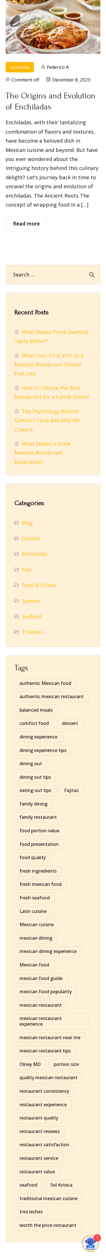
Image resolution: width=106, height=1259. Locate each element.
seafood (28, 1185)
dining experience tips (43, 750)
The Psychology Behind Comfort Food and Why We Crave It (47, 420)
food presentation (39, 844)
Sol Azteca (61, 1185)
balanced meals (36, 710)
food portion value (39, 830)
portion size (66, 1064)
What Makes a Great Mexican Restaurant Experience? (42, 452)
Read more (26, 223)
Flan (27, 569)
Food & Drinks (39, 585)
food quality (33, 857)
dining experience (38, 737)
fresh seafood (35, 898)
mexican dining (36, 938)
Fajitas (71, 790)
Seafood (32, 616)
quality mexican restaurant (48, 1077)
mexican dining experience (48, 951)
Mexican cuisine (37, 924)
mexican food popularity (46, 991)
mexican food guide (41, 978)
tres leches (31, 1212)
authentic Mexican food (45, 683)
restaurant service (39, 1158)
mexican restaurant (41, 1005)
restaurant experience (43, 1104)
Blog (27, 522)
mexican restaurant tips (45, 1051)
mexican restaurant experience (41, 1021)
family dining (33, 804)
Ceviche (31, 538)
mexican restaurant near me (50, 1037)
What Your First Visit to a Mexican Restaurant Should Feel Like (48, 364)
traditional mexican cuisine (48, 1198)
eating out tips (35, 790)
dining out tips (35, 777)
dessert (70, 723)
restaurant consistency (44, 1091)
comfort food (34, 723)
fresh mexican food (41, 884)
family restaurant (38, 817)
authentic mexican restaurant (52, 696)
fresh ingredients (38, 871)
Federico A (58, 67)
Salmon (31, 601)
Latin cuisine (33, 911)
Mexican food (34, 965)
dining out (31, 763)
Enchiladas (19, 67)
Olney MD (30, 1064)
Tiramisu (33, 632)
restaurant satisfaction (44, 1144)
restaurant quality (39, 1118)
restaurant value (37, 1172)
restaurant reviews (40, 1131)
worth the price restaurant (48, 1225)
